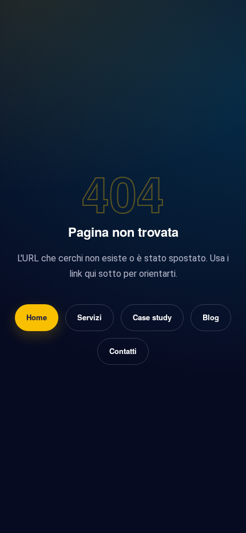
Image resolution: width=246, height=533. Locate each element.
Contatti (123, 350)
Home (36, 317)
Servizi (89, 317)
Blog (211, 317)
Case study (152, 317)
